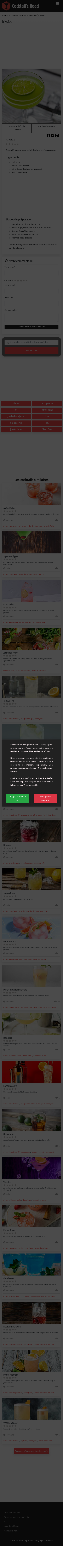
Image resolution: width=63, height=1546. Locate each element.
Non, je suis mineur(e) (45, 798)
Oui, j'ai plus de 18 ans (17, 798)
